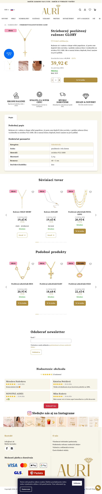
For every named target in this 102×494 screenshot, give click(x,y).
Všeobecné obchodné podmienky (65, 441)
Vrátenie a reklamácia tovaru (63, 447)
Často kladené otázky (60, 450)
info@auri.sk (9, 441)
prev (6, 215)
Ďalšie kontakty (10, 444)
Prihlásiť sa (36, 352)
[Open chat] (98, 489)
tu (64, 484)
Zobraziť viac (51, 406)
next (95, 215)
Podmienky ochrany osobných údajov (66, 444)
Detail (21, 235)
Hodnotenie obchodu (51, 369)
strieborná (25, 226)
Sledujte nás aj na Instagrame (53, 413)
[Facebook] (7, 448)
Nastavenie (26, 489)
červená (51, 226)
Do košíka (81, 80)
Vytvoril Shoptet (91, 489)
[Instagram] (12, 448)
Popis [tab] (11, 117)
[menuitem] (5, 18)
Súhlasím (77, 483)
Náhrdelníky (56, 144)
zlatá (17, 226)
